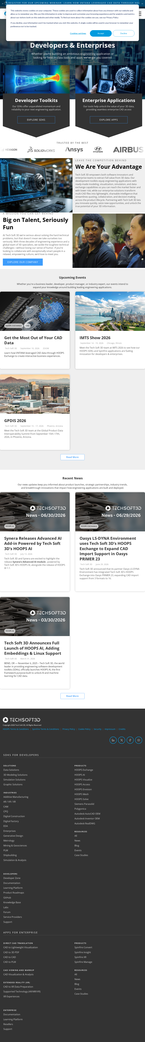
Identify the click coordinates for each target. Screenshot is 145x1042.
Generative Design (13, 835)
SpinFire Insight (82, 952)
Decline (123, 33)
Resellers (8, 1024)
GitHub (7, 897)
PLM (5, 850)
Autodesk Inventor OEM (87, 818)
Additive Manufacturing (15, 796)
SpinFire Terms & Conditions (45, 729)
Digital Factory (11, 821)
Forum (6, 912)
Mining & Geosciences (15, 845)
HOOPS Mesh (81, 794)
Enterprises (9, 831)
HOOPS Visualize (83, 779)
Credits (122, 729)
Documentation (11, 883)
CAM (5, 806)
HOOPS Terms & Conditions (16, 729)
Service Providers (12, 917)
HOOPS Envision (83, 789)
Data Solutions (11, 769)
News (77, 840)
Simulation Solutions (14, 779)
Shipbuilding (10, 855)
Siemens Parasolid (84, 804)
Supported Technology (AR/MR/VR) (21, 991)
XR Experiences (11, 996)
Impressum (110, 729)
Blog (76, 845)
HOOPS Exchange (83, 769)
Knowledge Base (12, 902)
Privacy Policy (68, 729)
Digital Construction (14, 816)
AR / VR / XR (9, 801)
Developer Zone (11, 878)
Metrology (8, 840)
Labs (5, 907)
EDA (5, 826)
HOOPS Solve (81, 799)
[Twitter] (121, 740)
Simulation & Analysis (14, 860)
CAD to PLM (9, 961)
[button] (23, 262)
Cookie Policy (84, 729)
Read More (72, 457)
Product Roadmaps (13, 892)
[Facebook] (130, 740)
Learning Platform (13, 887)
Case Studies (81, 855)
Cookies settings (78, 33)
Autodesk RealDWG (84, 823)
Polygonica (80, 808)
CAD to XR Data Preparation (18, 986)
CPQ (5, 811)
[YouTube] (138, 740)
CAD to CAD (9, 957)
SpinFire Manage (83, 961)
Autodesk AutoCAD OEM (87, 813)
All (75, 835)
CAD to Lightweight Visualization (20, 947)
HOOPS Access (82, 784)
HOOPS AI (79, 774)
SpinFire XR (80, 957)
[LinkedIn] (113, 740)
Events (78, 850)
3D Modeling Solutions (15, 774)
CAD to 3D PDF (11, 952)
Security (97, 729)
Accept (101, 33)
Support (7, 921)
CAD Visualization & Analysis (18, 974)
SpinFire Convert (83, 947)
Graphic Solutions (13, 784)
